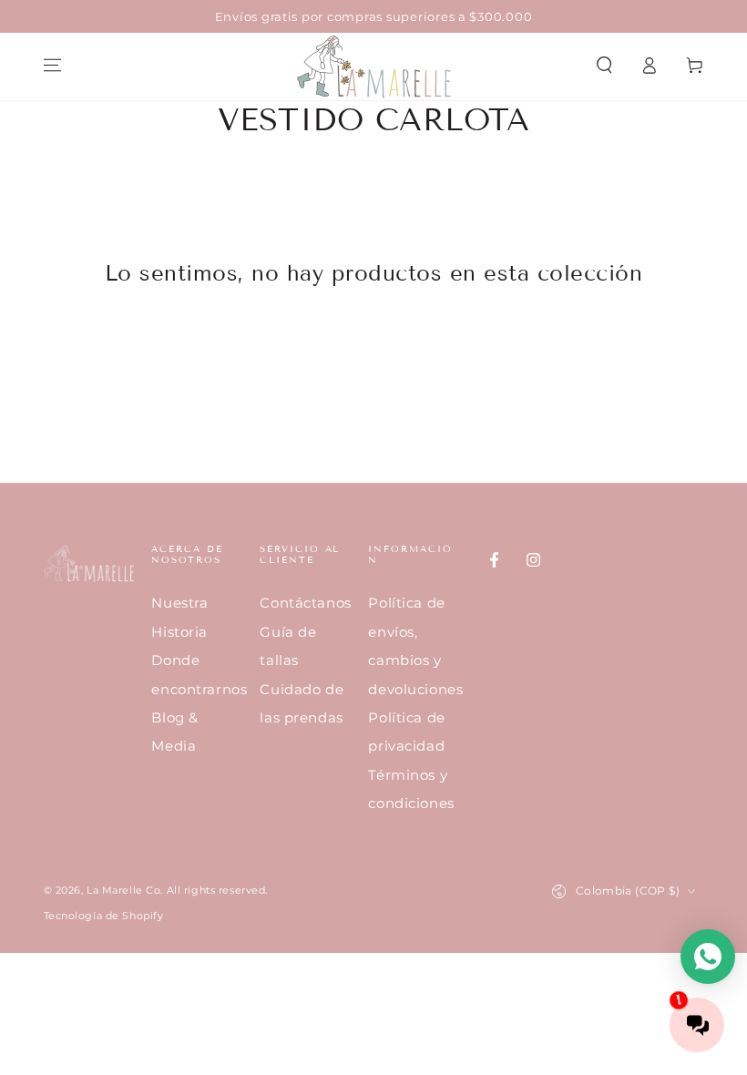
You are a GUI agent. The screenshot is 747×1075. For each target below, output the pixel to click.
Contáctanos (305, 602)
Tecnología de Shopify (104, 915)
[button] (604, 65)
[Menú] (52, 65)
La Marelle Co (123, 890)
